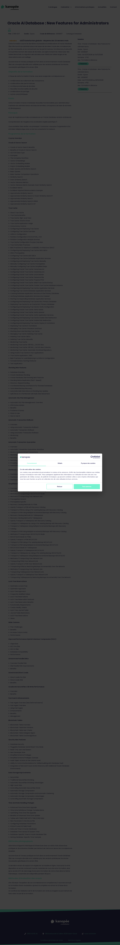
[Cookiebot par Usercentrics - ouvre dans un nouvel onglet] (92, 457)
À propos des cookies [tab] (88, 463)
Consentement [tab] (32, 463)
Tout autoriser (86, 486)
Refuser (59, 486)
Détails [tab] (60, 463)
